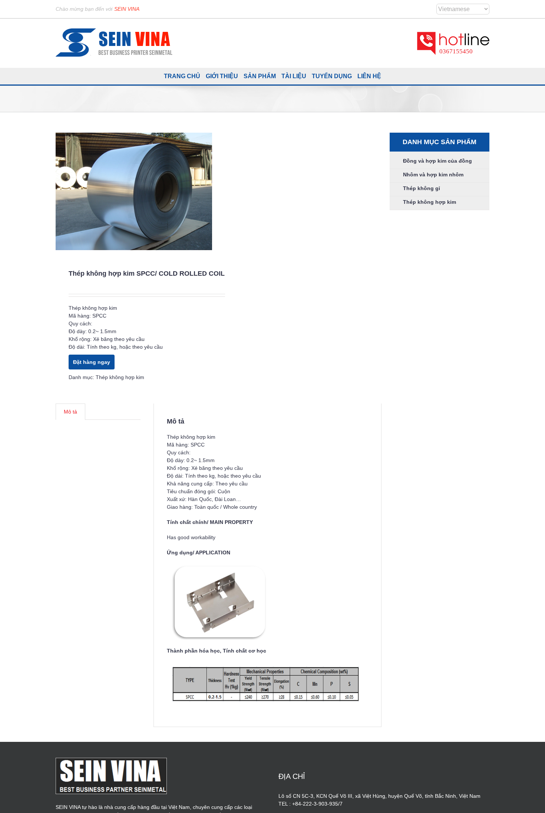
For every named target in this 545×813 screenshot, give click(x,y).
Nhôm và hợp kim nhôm (433, 174)
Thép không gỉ (421, 188)
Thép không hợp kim (120, 377)
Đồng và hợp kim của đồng (437, 161)
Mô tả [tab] (70, 412)
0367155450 (456, 51)
